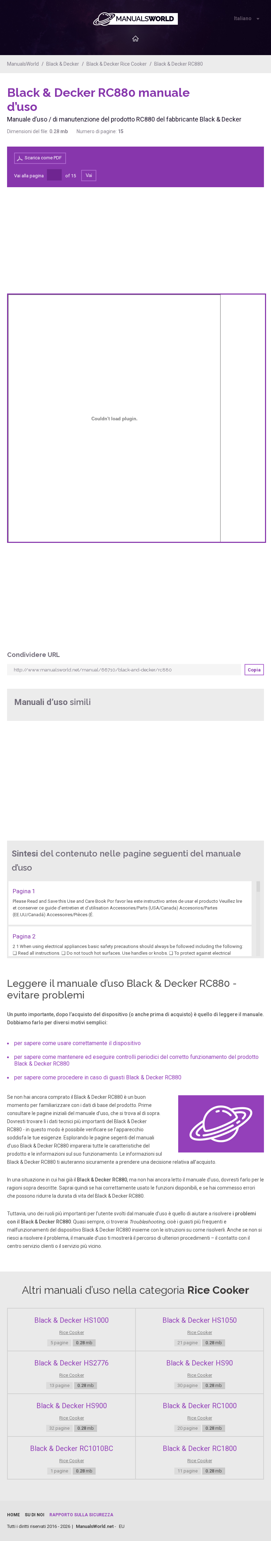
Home (13, 1514)
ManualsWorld (23, 64)
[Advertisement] (235, 103)
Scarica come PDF (43, 157)
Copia (254, 669)
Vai (89, 175)
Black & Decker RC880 (178, 64)
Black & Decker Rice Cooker (116, 64)
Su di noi (34, 1514)
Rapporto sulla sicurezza (81, 1514)
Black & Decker (62, 64)
